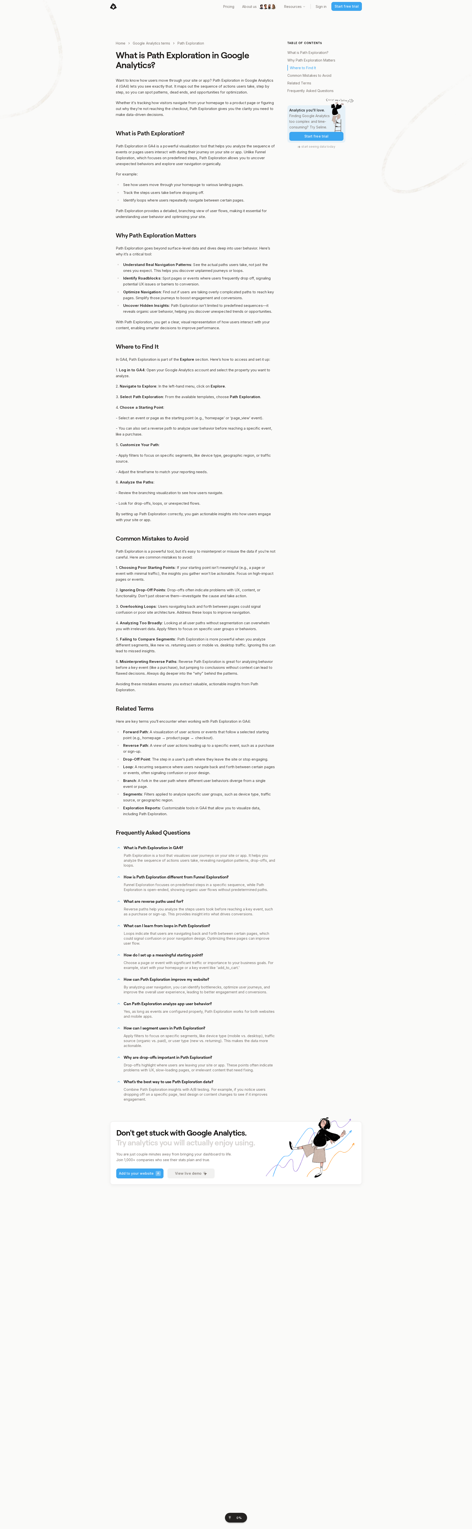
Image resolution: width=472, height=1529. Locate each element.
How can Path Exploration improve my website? (166, 979)
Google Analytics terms (151, 43)
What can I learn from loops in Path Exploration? (167, 925)
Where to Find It (303, 68)
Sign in (321, 6)
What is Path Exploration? (307, 52)
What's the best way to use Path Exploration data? (168, 1081)
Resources (293, 6)
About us (249, 6)
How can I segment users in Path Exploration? (164, 1028)
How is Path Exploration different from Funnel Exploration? (176, 876)
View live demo (188, 1173)
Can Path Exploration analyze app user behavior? (168, 1003)
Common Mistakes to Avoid (309, 75)
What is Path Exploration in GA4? (153, 847)
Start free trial (347, 6)
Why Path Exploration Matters (311, 60)
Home (120, 43)
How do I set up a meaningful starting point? (163, 954)
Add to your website (139, 1173)
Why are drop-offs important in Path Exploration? (168, 1057)
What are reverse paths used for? (153, 901)
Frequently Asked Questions (310, 91)
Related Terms (299, 83)
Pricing (228, 6)
